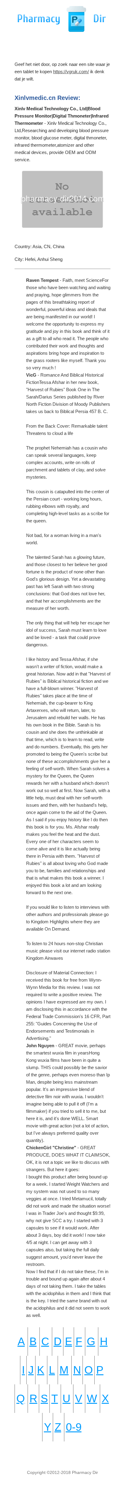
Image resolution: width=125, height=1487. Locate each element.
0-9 (74, 1427)
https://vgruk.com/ (71, 71)
